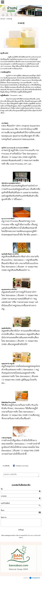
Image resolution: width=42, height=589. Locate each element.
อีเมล (2, 510)
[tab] (6, 466)
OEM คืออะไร (5, 123)
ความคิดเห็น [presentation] (6, 466)
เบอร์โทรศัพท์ (5, 503)
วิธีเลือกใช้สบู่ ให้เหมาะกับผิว (9, 402)
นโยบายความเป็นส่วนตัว (34, 535)
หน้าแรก (2, 19)
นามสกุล (4, 496)
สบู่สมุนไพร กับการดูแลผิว (8, 364)
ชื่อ (2, 489)
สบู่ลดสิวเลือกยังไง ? (7, 328)
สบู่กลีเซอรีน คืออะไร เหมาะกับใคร (10, 254)
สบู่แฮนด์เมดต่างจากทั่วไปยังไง (9, 289)
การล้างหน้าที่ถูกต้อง (7, 438)
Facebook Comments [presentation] (22, 466)
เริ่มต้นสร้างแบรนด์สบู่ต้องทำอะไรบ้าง (11, 183)
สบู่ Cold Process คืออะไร (8, 219)
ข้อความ (4, 517)
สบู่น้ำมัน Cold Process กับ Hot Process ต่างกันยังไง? (15, 148)
